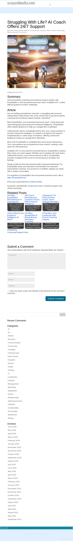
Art (9, 332)
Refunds (62, 538)
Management (13, 384)
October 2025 (13, 454)
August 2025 (13, 461)
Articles (11, 336)
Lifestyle (53, 30)
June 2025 (12, 468)
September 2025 (14, 458)
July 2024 (12, 506)
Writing (10, 418)
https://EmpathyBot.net (16, 178)
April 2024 (12, 509)
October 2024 (13, 495)
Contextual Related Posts (17, 232)
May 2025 (12, 471)
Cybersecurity (13, 353)
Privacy (69, 538)
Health (48, 30)
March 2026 (13, 437)
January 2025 (13, 485)
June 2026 (12, 427)
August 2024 (13, 502)
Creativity (11, 350)
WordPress (12, 415)
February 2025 (14, 482)
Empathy (43, 30)
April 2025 (12, 475)
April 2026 (12, 434)
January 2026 (13, 444)
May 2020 (12, 516)
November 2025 (14, 451)
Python (11, 394)
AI (28, 30)
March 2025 (13, 478)
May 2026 (12, 430)
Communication (35, 30)
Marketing (12, 387)
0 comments (23, 32)
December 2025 (14, 447)
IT (8, 374)
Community (12, 346)
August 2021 (13, 512)
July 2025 (12, 464)
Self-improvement (12, 32)
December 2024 (14, 489)
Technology (12, 411)
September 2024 (14, 499)
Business (11, 339)
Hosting (11, 370)
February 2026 (14, 441)
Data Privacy (13, 356)
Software (11, 404)
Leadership (12, 377)
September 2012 (14, 519)
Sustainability (13, 408)
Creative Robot (13, 30)
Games (11, 363)
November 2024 (14, 492)
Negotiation (12, 391)
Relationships (61, 30)
